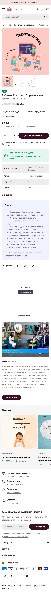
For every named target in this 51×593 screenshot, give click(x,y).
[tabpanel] (25, 361)
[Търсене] (45, 17)
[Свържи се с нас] (37, 9)
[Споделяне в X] (25, 266)
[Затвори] (46, 152)
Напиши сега (25, 292)
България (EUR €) (13, 563)
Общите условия (42, 533)
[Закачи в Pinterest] (33, 266)
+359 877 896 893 (15, 484)
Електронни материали (25, 25)
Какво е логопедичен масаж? (16, 457)
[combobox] (25, 17)
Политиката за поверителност (15, 536)
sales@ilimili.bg (14, 492)
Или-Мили (6, 25)
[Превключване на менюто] (3, 9)
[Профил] (42, 9)
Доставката (7, 126)
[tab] (24, 316)
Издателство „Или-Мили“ (20, 585)
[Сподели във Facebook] (18, 266)
